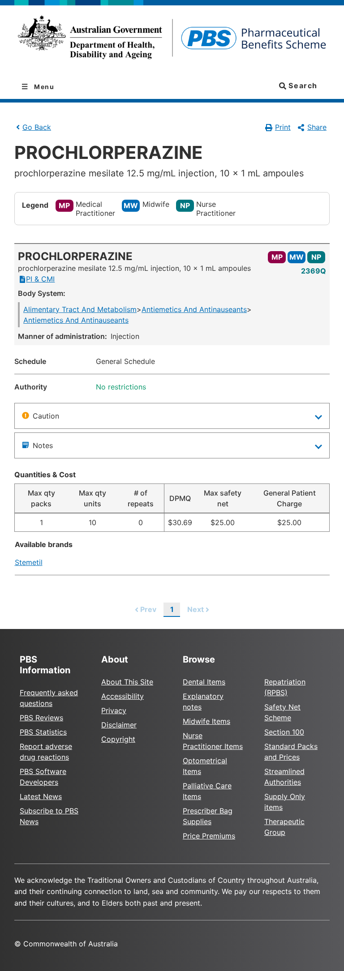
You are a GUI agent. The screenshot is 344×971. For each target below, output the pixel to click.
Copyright (118, 739)
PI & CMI (40, 278)
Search (302, 85)
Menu (43, 86)
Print (283, 127)
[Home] (172, 40)
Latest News (41, 796)
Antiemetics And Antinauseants (194, 309)
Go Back (36, 127)
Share (317, 127)
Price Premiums (209, 835)
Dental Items (204, 681)
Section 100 (284, 731)
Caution (46, 415)
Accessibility (122, 696)
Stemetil (29, 562)
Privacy (113, 710)
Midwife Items (206, 721)
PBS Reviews (41, 717)
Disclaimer (119, 724)
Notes (43, 445)
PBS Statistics (43, 731)
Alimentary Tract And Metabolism (80, 309)
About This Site (127, 681)
